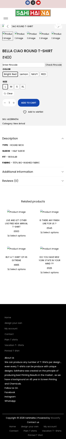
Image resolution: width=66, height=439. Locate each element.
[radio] (10, 74)
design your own (13, 323)
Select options (18, 235)
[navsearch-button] (55, 19)
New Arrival (19, 123)
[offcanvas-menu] (62, 19)
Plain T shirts (11, 339)
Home (8, 317)
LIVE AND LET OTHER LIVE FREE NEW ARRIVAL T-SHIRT (16, 223)
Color (6, 69)
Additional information (17, 172)
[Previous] (8, 26)
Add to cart (28, 102)
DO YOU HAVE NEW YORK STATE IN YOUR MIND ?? (49, 260)
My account (11, 328)
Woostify (55, 417)
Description (10, 138)
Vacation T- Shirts (14, 345)
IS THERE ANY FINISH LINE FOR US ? (49, 222)
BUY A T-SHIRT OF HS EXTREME (16, 259)
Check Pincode (54, 64)
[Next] (58, 26)
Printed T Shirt (12, 350)
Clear (10, 93)
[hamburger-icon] (5, 18)
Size (5, 81)
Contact (9, 334)
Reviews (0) (10, 181)
